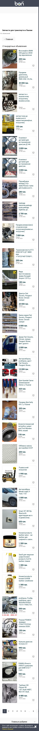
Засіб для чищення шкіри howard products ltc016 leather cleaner (26, 558)
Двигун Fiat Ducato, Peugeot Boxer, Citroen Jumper (25, 296)
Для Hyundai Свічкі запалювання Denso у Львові (26, 382)
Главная (9, 39)
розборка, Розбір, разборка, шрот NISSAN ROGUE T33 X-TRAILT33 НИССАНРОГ (26, 601)
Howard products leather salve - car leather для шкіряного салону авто (26, 536)
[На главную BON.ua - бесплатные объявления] (19, 3)
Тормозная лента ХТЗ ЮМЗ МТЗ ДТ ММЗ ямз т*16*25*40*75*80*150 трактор (25, 253)
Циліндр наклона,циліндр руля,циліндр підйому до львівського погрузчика (25, 206)
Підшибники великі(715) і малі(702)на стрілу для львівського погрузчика (26, 184)
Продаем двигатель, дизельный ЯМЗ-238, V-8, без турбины (26, 76)
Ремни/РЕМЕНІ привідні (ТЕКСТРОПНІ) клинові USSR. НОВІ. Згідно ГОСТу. (25, 623)
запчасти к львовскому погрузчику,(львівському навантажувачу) (25, 97)
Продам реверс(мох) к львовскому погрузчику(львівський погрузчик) (25, 228)
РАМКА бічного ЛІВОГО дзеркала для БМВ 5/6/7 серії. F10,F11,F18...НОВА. (26, 666)
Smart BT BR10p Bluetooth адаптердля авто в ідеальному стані (25, 514)
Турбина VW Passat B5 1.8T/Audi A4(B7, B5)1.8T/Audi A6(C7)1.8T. (25, 688)
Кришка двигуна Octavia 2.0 (25, 643)
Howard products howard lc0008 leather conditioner (26, 578)
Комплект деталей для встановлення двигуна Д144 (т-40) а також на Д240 (26, 141)
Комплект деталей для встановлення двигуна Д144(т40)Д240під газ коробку (26, 163)
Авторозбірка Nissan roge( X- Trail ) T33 (24, 491)
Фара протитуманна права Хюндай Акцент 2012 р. (25, 275)
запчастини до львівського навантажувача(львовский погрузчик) (25, 119)
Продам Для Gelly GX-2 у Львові (26, 403)
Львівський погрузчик (23, 469)
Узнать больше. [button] (8, 729)
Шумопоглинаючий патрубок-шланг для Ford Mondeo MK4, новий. (26, 427)
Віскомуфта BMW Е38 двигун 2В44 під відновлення (26, 53)
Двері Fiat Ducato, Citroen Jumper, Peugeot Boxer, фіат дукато (26, 340)
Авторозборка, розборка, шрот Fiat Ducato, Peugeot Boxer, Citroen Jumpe (25, 362)
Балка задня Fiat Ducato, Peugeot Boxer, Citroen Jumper (25, 318)
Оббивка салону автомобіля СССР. (26, 447)
